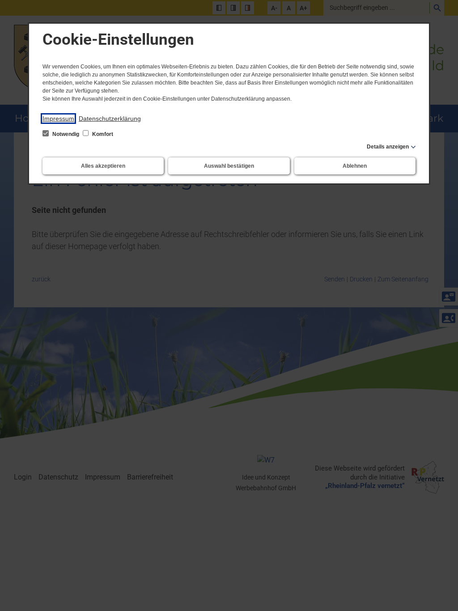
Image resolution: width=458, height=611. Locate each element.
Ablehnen (355, 166)
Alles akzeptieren (103, 166)
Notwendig (66, 134)
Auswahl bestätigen (229, 166)
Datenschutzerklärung (110, 118)
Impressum (58, 118)
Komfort (102, 134)
